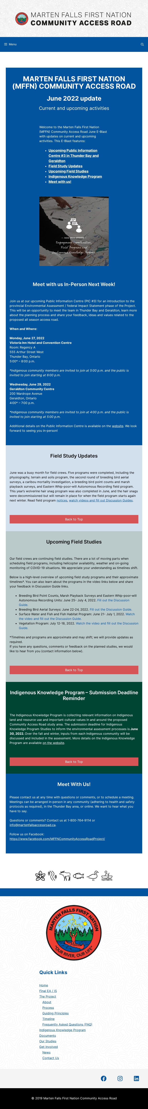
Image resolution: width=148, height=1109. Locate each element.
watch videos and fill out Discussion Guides (101, 500)
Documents (47, 1035)
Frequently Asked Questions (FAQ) (67, 1024)
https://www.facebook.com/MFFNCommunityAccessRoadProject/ (57, 839)
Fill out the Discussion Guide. (111, 609)
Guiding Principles (55, 1013)
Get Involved (48, 1047)
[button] (74, 519)
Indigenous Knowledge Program (62, 1030)
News (46, 1052)
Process (48, 1008)
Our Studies (47, 1041)
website (117, 426)
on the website (53, 743)
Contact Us (50, 1058)
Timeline (48, 1019)
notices (62, 500)
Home (43, 985)
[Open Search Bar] (142, 44)
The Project (47, 996)
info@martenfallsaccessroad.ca (33, 825)
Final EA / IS (48, 991)
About (46, 1002)
